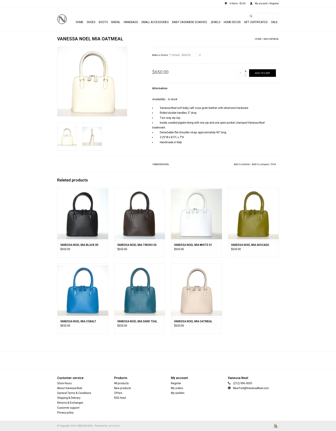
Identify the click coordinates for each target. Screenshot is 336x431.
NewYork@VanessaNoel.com (251, 388)
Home (79, 22)
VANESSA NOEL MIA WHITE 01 (193, 244)
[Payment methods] (275, 425)
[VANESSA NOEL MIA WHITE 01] (196, 214)
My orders (177, 388)
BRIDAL (115, 22)
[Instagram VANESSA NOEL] (178, 360)
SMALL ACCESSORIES (155, 22)
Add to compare (261, 164)
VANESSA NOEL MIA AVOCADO (250, 244)
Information (159, 88)
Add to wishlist (242, 164)
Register (176, 383)
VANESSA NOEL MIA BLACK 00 (79, 244)
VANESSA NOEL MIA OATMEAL (193, 321)
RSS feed (120, 397)
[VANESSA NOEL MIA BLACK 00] (82, 214)
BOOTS (103, 22)
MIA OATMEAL (271, 39)
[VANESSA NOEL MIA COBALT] (82, 290)
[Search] (250, 16)
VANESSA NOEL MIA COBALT (78, 321)
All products (121, 383)
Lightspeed (114, 425)
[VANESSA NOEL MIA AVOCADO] (253, 214)
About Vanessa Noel (69, 388)
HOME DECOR (232, 22)
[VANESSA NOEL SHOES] (62, 19)
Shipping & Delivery (68, 397)
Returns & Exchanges (70, 402)
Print (273, 164)
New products (122, 388)
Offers (118, 393)
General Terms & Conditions (74, 393)
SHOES (91, 22)
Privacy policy (65, 412)
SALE (274, 22)
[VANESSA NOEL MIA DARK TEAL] (139, 290)
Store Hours (64, 383)
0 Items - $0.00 (237, 3)
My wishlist (177, 393)
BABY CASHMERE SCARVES (189, 22)
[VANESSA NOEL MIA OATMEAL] (196, 290)
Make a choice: (161, 55)
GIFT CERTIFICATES (256, 22)
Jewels (215, 22)
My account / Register (266, 3)
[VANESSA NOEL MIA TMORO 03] (139, 214)
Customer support (68, 407)
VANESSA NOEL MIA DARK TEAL (137, 321)
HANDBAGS (131, 22)
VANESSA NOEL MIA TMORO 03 (137, 244)
